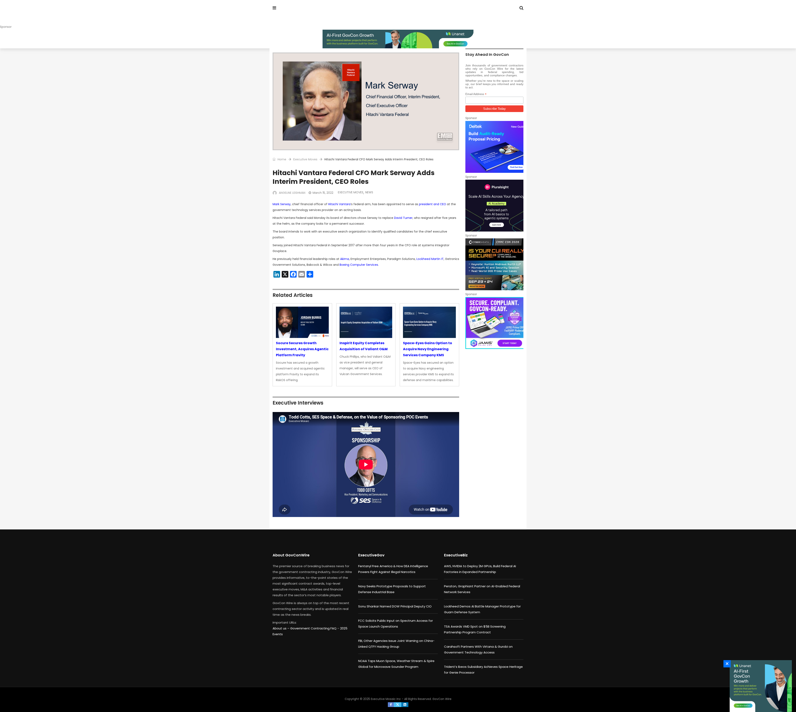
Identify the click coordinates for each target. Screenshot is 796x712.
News (369, 192)
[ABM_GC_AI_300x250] (759, 686)
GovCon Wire (441, 699)
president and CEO (432, 204)
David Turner (403, 218)
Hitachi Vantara (339, 204)
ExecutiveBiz (456, 555)
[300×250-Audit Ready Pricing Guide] (494, 147)
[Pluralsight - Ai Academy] (494, 206)
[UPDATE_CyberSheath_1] (494, 264)
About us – (281, 628)
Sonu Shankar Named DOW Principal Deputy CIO (395, 606)
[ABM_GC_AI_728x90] (398, 39)
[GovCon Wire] (299, 15)
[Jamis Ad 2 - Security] (494, 323)
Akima (344, 259)
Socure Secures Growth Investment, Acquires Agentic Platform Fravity (302, 349)
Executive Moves (305, 159)
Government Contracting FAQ (313, 628)
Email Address (476, 94)
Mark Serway (282, 204)
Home (281, 159)
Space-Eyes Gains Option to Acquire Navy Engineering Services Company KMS (427, 349)
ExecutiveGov (371, 555)
